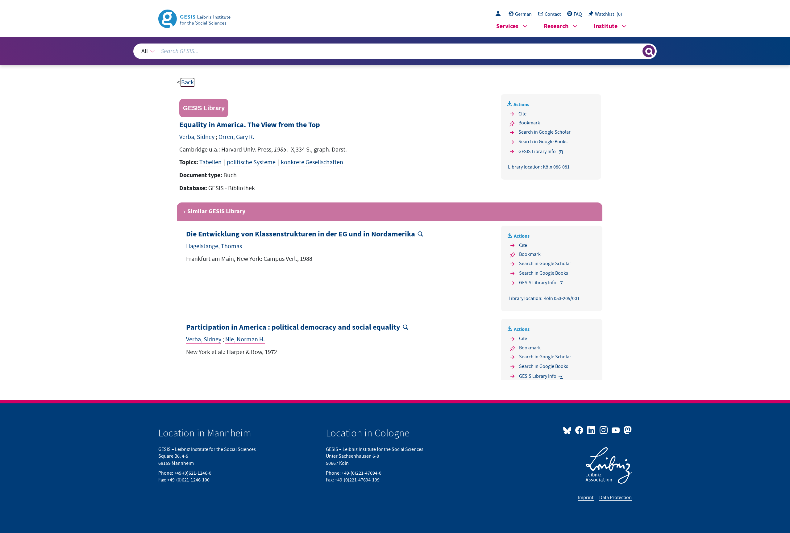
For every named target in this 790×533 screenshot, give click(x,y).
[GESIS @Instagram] (604, 430)
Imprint (586, 497)
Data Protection (615, 497)
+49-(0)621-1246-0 (192, 473)
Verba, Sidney (196, 137)
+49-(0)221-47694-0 (361, 473)
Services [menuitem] (507, 26)
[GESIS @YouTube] (616, 430)
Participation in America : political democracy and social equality (293, 328)
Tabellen (210, 162)
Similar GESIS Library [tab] (216, 211)
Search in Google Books (543, 142)
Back (187, 82)
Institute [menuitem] (605, 26)
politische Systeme (251, 162)
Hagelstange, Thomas (214, 246)
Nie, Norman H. (245, 339)
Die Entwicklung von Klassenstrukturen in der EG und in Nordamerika (300, 234)
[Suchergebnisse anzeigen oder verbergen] (649, 51)
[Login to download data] (500, 14)
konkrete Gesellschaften (312, 162)
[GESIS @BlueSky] (568, 430)
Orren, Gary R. (236, 137)
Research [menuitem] (556, 26)
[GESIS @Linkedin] (592, 430)
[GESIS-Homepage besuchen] (195, 18)
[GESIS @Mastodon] (627, 430)
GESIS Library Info (537, 151)
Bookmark (529, 123)
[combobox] (395, 51)
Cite (522, 114)
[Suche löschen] (637, 51)
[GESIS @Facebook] (580, 430)
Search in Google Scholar (544, 132)
